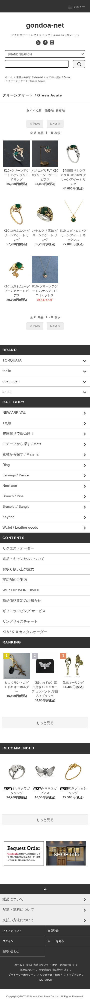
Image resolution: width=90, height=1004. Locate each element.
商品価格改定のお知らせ (21, 600)
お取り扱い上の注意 (18, 569)
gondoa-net (45, 25)
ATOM (48, 979)
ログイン (8, 941)
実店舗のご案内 (14, 580)
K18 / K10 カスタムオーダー (24, 632)
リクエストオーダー (18, 548)
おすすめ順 (34, 110)
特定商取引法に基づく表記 (54, 969)
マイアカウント (12, 930)
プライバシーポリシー (20, 974)
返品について (27, 969)
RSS (40, 979)
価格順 (49, 110)
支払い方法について (37, 964)
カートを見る (56, 941)
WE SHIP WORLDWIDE (21, 590)
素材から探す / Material (29, 77)
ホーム (8, 77)
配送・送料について (63, 964)
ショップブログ (72, 974)
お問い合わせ (10, 951)
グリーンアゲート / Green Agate (26, 81)
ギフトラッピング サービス (24, 611)
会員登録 (53, 930)
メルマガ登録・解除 (48, 974)
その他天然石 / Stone (58, 77)
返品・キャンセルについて (23, 559)
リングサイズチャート (20, 621)
